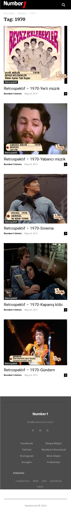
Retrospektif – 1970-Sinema (29, 228)
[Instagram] (40, 430)
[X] (47, 430)
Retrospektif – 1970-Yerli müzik (32, 88)
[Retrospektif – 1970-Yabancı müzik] (35, 128)
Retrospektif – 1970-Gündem (29, 370)
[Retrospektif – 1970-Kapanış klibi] (35, 271)
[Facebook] (33, 430)
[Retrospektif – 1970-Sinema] (35, 199)
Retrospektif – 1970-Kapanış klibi (33, 304)
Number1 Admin (13, 93)
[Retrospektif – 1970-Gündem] (35, 342)
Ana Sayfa (9, 13)
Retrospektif (11, 82)
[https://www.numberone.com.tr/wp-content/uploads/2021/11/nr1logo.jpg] (15, 4)
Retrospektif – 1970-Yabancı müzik (35, 159)
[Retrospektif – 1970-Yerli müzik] (35, 55)
